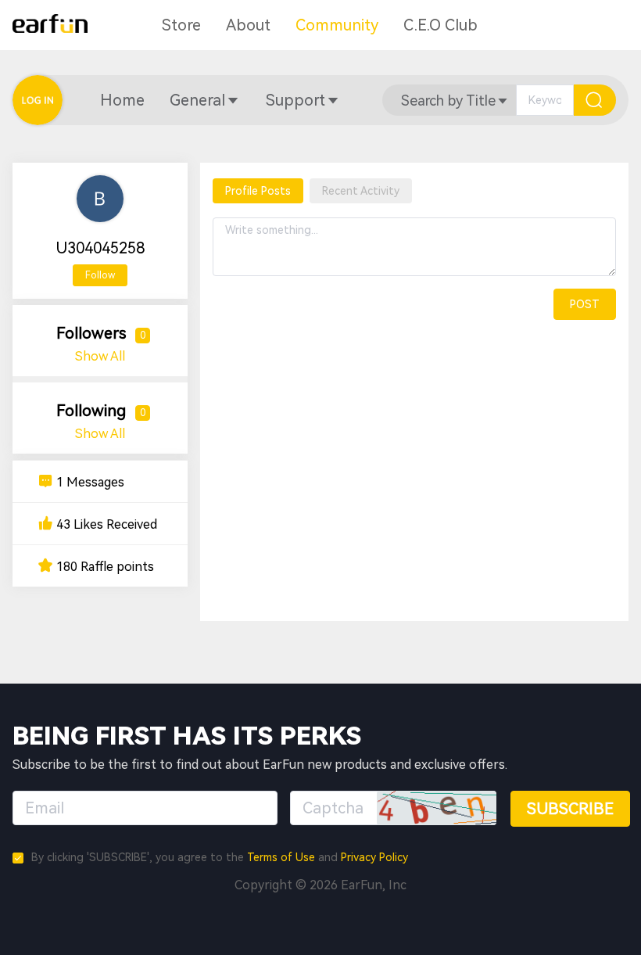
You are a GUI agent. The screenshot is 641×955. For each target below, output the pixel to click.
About (248, 25)
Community (336, 25)
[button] (122, 100)
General (197, 100)
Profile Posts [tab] (258, 191)
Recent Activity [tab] (360, 191)
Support (295, 100)
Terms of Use (281, 857)
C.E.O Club (440, 25)
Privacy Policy (374, 857)
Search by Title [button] (448, 100)
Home (122, 100)
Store (181, 25)
